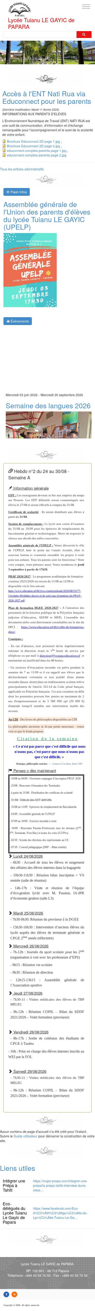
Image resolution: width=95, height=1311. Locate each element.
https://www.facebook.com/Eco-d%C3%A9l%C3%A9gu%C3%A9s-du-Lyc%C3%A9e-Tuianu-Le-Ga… (60, 1213)
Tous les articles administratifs (22, 169)
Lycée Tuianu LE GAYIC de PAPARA (41, 23)
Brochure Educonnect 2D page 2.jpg (33, 146)
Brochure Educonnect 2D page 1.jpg (33, 141)
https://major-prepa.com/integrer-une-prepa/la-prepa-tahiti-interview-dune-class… (60, 1185)
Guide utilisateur (25, 1136)
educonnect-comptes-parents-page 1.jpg (36, 150)
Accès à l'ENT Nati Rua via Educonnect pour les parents (46, 97)
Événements (19, 321)
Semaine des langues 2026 (48, 403)
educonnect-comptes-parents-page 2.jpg (36, 155)
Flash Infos (18, 192)
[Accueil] (19, 8)
